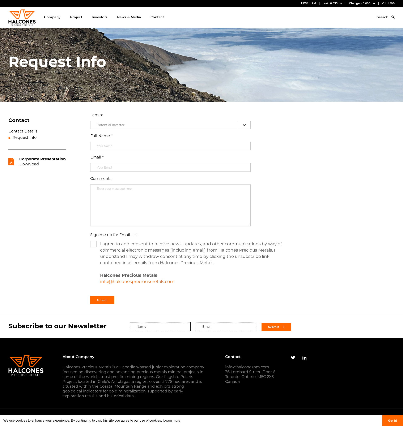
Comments (100, 178)
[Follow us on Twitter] (293, 358)
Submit (274, 327)
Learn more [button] (171, 420)
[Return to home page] (22, 17)
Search (383, 17)
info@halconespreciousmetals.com (137, 281)
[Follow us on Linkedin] (304, 358)
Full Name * (101, 136)
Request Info (25, 137)
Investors (100, 17)
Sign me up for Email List (114, 234)
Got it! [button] (392, 420)
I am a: (96, 115)
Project (76, 17)
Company (52, 17)
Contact (157, 17)
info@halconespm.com (247, 367)
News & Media (129, 17)
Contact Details (23, 131)
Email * (97, 157)
